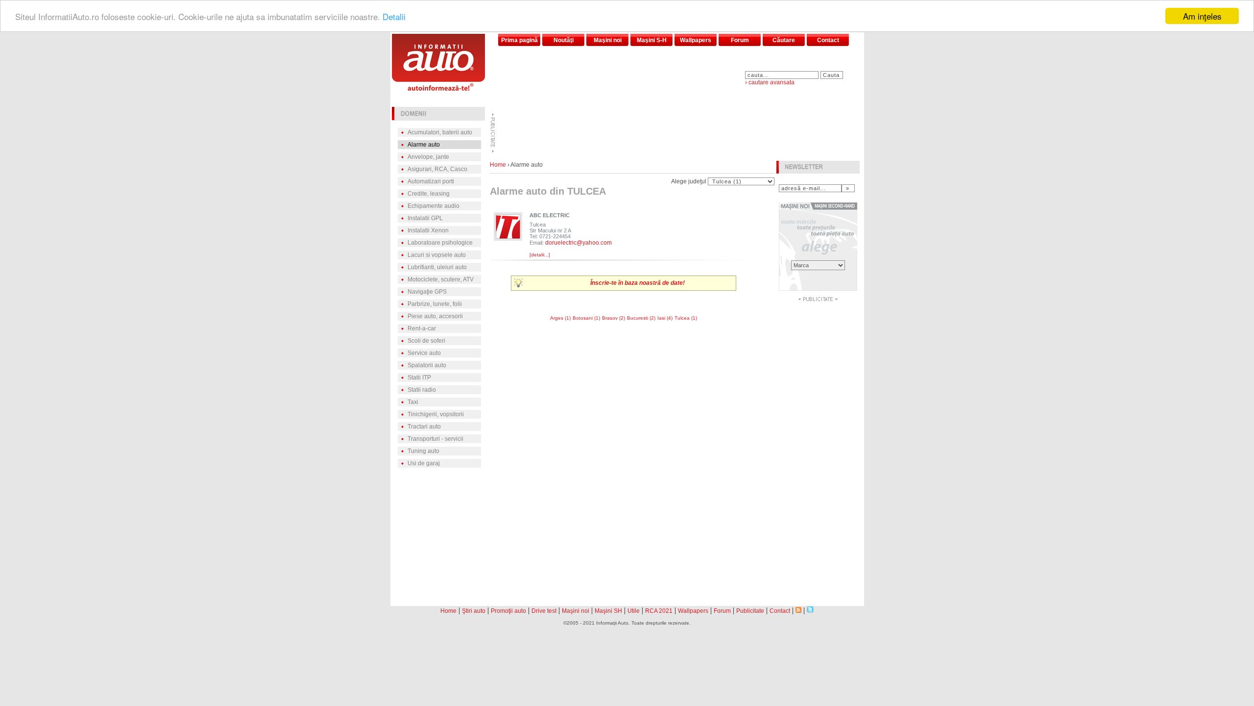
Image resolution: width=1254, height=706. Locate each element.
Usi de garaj (424, 463)
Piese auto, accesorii (435, 316)
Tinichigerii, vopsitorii (436, 414)
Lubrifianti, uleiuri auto (437, 267)
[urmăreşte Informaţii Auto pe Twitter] (810, 610)
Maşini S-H (652, 40)
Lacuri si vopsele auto (437, 255)
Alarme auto (424, 144)
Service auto (424, 353)
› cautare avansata (770, 82)
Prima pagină (519, 40)
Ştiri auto (473, 610)
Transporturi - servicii (435, 438)
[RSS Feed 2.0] (798, 610)
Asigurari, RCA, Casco (437, 169)
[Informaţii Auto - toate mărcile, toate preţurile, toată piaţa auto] (438, 88)
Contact (828, 40)
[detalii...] (540, 254)
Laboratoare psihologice (440, 242)
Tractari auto (424, 426)
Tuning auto (423, 451)
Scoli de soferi (426, 340)
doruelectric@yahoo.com (578, 242)
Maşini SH (608, 610)
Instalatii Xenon (428, 230)
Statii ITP (419, 377)
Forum (740, 40)
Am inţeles (1202, 16)
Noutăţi (564, 40)
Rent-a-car (422, 328)
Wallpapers (695, 40)
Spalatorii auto (427, 365)
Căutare (783, 40)
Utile (633, 610)
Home (498, 164)
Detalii (394, 16)
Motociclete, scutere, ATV (441, 279)
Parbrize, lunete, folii (435, 304)
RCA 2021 (659, 610)
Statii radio (422, 389)
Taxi (413, 402)
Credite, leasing (429, 193)
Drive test (543, 610)
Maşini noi (608, 40)
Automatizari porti (431, 181)
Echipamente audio (433, 205)
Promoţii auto (508, 610)
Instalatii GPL (425, 218)
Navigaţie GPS (427, 291)
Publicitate (750, 610)
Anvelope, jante (428, 156)
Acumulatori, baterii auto (440, 132)
